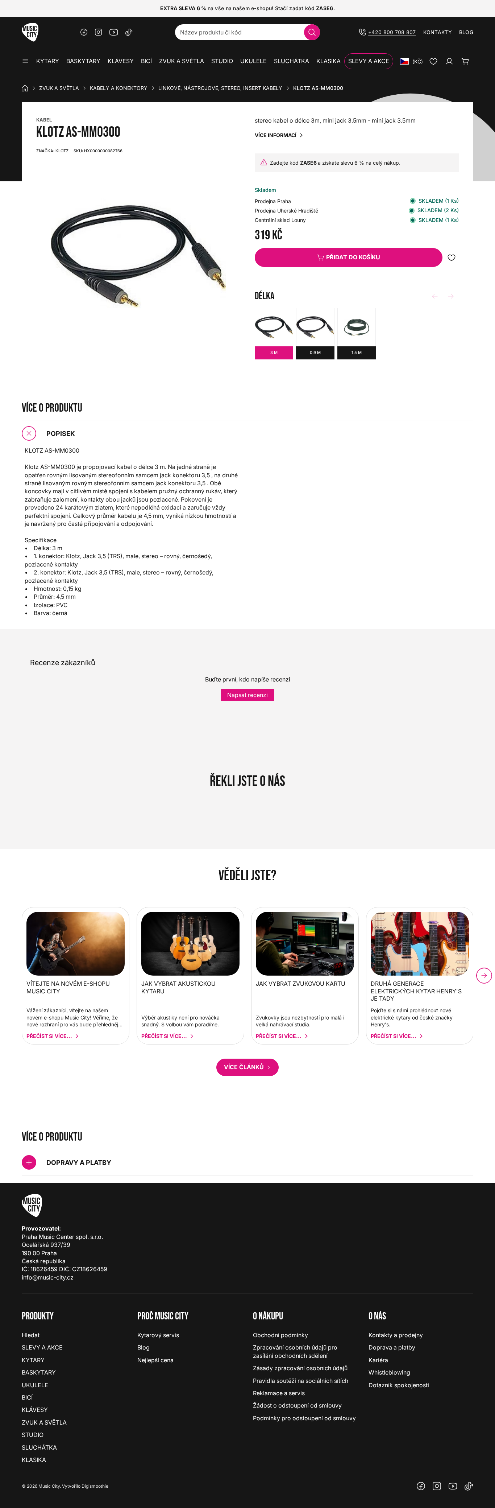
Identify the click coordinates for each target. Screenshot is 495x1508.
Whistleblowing (389, 1372)
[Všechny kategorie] (25, 61)
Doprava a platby (392, 1347)
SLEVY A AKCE (42, 1347)
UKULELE (35, 1385)
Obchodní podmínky (280, 1335)
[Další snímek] (484, 976)
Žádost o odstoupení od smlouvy (297, 1405)
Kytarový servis (158, 1335)
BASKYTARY (39, 1372)
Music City (49, 1486)
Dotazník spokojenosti (399, 1385)
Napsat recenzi (247, 695)
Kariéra (378, 1360)
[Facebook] (84, 32)
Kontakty (437, 32)
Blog (466, 32)
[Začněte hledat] (312, 32)
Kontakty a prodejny (396, 1335)
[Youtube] (113, 32)
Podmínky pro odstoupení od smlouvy (304, 1418)
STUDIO (32, 1434)
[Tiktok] (129, 32)
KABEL (44, 120)
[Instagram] (98, 32)
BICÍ (27, 1397)
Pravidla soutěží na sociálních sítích (300, 1380)
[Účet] (449, 61)
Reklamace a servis (279, 1393)
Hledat (30, 1335)
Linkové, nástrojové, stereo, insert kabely (220, 88)
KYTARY (33, 1360)
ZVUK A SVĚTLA (59, 88)
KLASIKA (34, 1459)
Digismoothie (95, 1486)
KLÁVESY (35, 1409)
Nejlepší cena (155, 1360)
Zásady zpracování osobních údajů (300, 1368)
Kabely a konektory (118, 88)
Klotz (52, 150)
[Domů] (25, 88)
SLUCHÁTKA (39, 1447)
